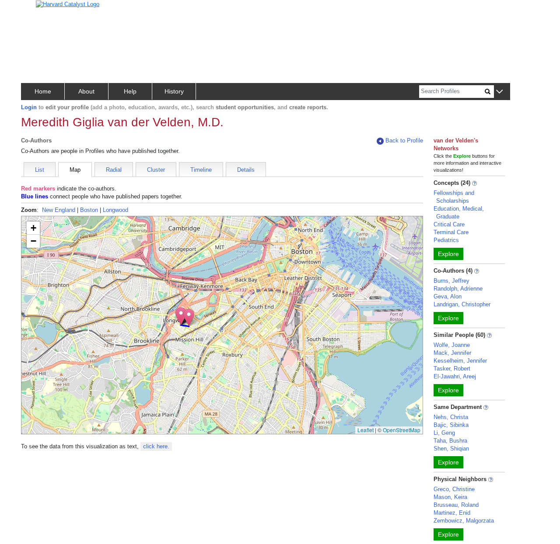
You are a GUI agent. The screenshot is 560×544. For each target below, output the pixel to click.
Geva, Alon (448, 296)
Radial (114, 169)
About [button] (86, 91)
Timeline (201, 169)
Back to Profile (404, 140)
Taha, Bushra (450, 440)
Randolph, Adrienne (458, 288)
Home (43, 91)
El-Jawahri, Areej (455, 376)
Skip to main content (35, 10)
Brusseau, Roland (456, 505)
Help (130, 91)
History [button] (174, 91)
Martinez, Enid (452, 512)
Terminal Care (451, 232)
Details (246, 169)
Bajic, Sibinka (451, 425)
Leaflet (365, 429)
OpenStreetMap (401, 429)
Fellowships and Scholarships (454, 197)
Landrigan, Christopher (462, 304)
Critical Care (449, 224)
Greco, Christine (454, 489)
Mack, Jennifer (452, 353)
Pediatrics (446, 240)
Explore (448, 253)
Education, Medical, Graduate (459, 212)
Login (29, 107)
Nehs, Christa (451, 417)
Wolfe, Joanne (452, 345)
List (39, 169)
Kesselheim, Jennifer (460, 360)
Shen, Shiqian (451, 448)
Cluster (156, 169)
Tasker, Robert (452, 368)
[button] (499, 92)
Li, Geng (444, 433)
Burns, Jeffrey (451, 280)
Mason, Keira (450, 497)
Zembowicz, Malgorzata (464, 520)
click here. (156, 446)
